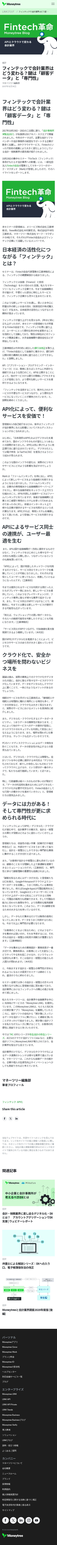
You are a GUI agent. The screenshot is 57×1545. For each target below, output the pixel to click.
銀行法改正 (39, 348)
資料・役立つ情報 (10, 1445)
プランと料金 (8, 1357)
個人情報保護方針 (10, 1494)
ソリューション (9, 1435)
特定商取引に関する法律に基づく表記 (19, 1499)
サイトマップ (8, 1510)
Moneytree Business (11, 1415)
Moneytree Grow (9, 1347)
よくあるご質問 (9, 1450)
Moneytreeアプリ (10, 1342)
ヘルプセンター (9, 1371)
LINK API (6, 1399)
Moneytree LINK (9, 1394)
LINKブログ (8, 11)
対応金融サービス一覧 (12, 1376)
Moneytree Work (9, 1352)
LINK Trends (7, 1409)
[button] (53, 4)
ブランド (6, 1478)
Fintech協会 (13, 165)
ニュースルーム (9, 1473)
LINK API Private (9, 1404)
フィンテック (9, 1102)
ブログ (5, 1381)
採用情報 (6, 1484)
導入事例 (6, 1429)
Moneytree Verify (9, 1424)
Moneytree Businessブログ (14, 1420)
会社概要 (6, 1468)
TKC (11, 1034)
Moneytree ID (8, 1361)
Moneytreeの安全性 (11, 1366)
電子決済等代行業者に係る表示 (16, 1505)
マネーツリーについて (12, 1463)
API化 (20, 1102)
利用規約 (6, 1489)
